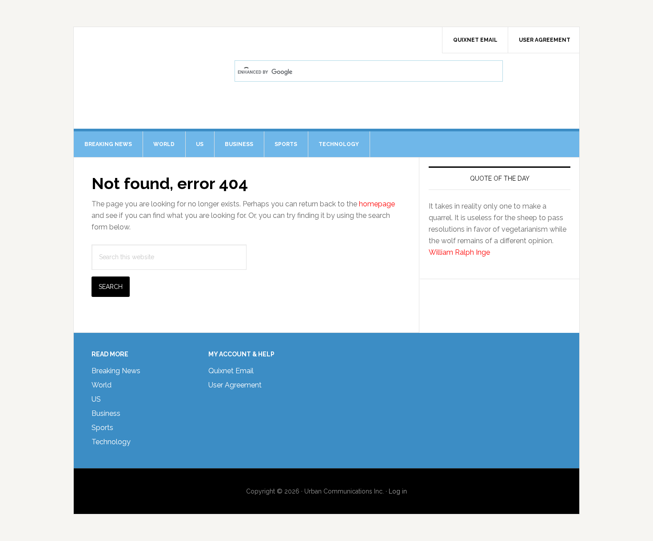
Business (106, 413)
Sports (102, 427)
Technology (111, 442)
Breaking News (116, 371)
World (101, 385)
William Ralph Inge (459, 252)
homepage (377, 204)
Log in (398, 491)
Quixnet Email (231, 371)
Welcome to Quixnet (149, 51)
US (96, 399)
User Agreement (235, 385)
